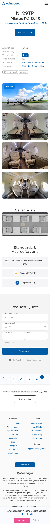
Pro (25, 55)
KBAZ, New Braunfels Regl (33, 62)
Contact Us (25, 465)
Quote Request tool (34, 360)
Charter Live (13, 434)
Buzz (13, 442)
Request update (25, 399)
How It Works (37, 427)
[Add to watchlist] (37, 379)
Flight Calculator (13, 427)
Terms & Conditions (37, 431)
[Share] (29, 379)
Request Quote (25, 351)
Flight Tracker (13, 449)
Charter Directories (13, 423)
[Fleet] (13, 379)
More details (27, 514)
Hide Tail (9, 86)
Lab (13, 457)
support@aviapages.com (36, 449)
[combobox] (25, 317)
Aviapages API (13, 446)
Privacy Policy (37, 434)
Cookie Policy (37, 438)
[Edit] (21, 379)
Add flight (10, 342)
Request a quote (25, 33)
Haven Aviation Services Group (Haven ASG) (25, 23)
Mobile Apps (13, 453)
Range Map (13, 438)
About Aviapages (37, 423)
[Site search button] (41, 3)
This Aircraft (16, 360)
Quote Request (13, 431)
